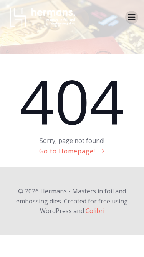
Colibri (95, 211)
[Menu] (131, 17)
